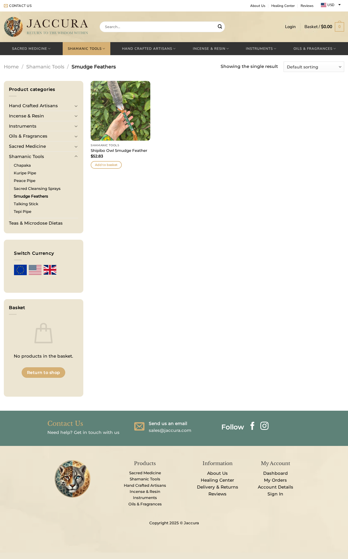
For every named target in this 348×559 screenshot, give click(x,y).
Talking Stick (26, 203)
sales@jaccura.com (170, 430)
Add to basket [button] (106, 165)
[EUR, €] (20, 270)
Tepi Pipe (22, 211)
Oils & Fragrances (312, 48)
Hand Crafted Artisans (147, 48)
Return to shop (43, 372)
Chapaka (23, 165)
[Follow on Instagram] (264, 426)
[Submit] (220, 26)
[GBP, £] (50, 270)
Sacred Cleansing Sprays (37, 188)
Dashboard (275, 473)
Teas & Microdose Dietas (36, 223)
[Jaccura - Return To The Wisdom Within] (48, 26)
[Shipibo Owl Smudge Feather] (120, 111)
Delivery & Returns (217, 487)
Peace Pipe (24, 180)
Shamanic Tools (85, 48)
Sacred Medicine (29, 48)
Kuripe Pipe (25, 173)
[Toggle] (76, 106)
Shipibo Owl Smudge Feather (119, 150)
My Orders (275, 480)
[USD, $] (35, 270)
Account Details (275, 487)
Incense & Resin (209, 48)
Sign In (275, 493)
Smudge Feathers (31, 196)
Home (11, 67)
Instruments (259, 48)
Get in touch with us (96, 432)
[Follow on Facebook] (252, 426)
